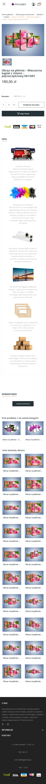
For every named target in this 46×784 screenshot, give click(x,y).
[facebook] (3, 724)
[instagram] (8, 724)
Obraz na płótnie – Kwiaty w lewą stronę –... (34, 440)
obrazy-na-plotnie (26, 383)
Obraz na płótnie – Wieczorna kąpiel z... (12, 471)
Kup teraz (24, 113)
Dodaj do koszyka (31, 105)
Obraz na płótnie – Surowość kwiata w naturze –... (11, 440)
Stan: (20, 390)
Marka (16, 383)
